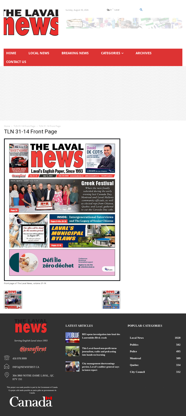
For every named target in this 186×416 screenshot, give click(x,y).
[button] (141, 9)
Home (7, 126)
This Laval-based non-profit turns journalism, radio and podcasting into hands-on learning (99, 351)
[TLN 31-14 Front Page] (62, 280)
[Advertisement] (93, 93)
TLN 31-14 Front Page (24, 126)
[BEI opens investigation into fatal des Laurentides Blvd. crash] (72, 337)
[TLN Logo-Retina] (31, 22)
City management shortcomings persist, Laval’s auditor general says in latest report (100, 366)
